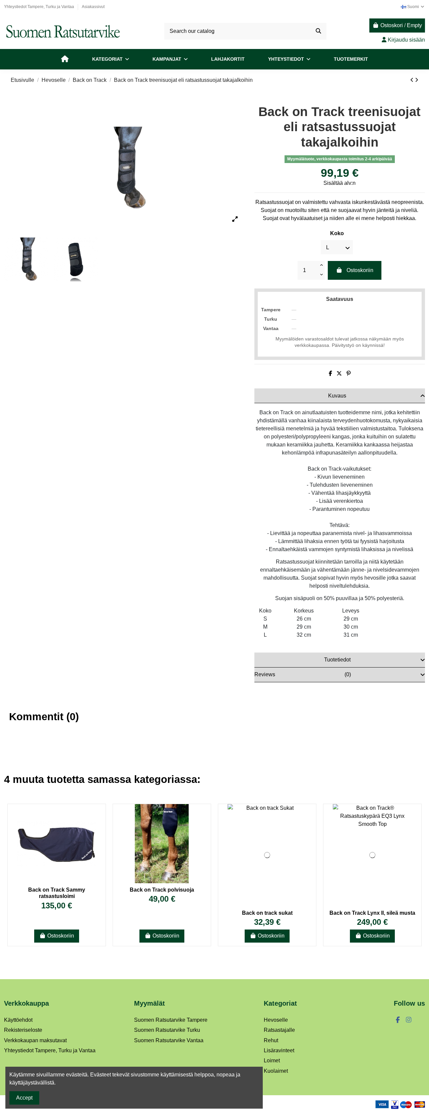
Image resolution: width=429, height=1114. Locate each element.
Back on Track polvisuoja (162, 890)
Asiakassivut (93, 6)
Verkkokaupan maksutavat (35, 1040)
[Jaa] (330, 373)
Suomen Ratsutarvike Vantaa (168, 1040)
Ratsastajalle (279, 1030)
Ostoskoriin (360, 270)
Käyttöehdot (18, 1020)
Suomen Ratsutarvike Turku (167, 1030)
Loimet (272, 1060)
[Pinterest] (349, 373)
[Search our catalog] (318, 31)
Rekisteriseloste (23, 1030)
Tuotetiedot (337, 659)
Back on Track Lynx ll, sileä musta (372, 913)
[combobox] (245, 31)
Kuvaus (337, 396)
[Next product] (416, 80)
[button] (110, 59)
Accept (24, 1098)
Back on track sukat (267, 913)
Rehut (271, 1040)
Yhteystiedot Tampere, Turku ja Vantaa (39, 6)
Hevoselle (276, 1020)
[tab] (339, 395)
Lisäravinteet (279, 1050)
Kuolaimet (276, 1071)
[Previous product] (412, 80)
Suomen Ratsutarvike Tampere (170, 1020)
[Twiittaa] (339, 373)
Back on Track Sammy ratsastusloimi (56, 893)
